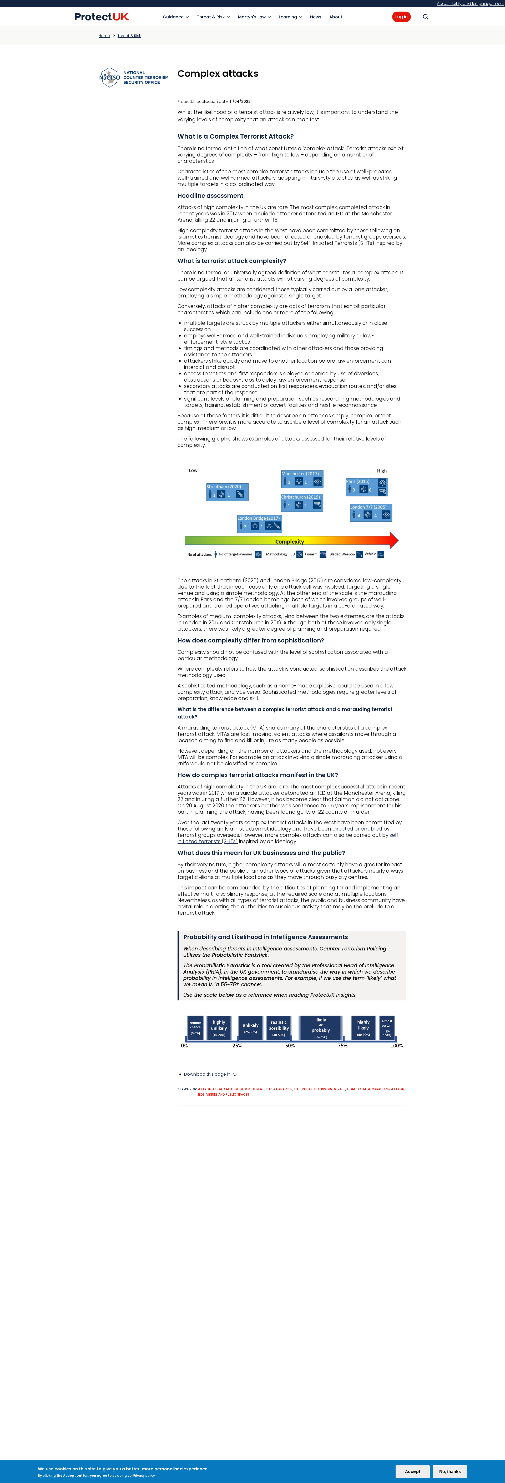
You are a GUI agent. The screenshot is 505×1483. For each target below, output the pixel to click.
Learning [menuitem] (288, 20)
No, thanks (450, 1471)
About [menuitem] (335, 17)
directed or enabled (357, 828)
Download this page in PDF (211, 1074)
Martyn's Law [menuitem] (252, 20)
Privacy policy (144, 1475)
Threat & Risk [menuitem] (211, 20)
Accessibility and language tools (470, 4)
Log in (401, 17)
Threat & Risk (129, 35)
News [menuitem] (315, 17)
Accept (413, 1472)
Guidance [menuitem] (173, 20)
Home (104, 35)
